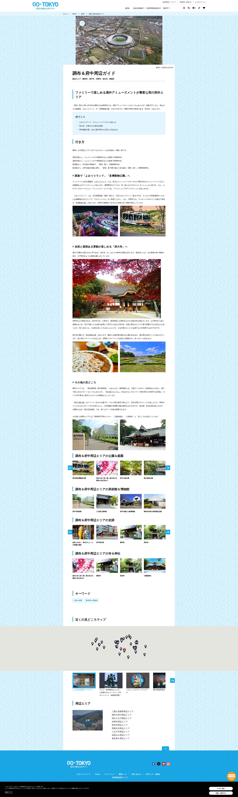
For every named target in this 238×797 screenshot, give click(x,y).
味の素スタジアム (112, 391)
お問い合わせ (136, 774)
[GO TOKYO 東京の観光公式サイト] (45, 6)
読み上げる (193, 8)
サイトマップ (109, 774)
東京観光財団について (120, 777)
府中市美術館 (89, 409)
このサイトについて (83, 774)
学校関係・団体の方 (185, 2)
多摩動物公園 (81, 202)
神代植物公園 (91, 335)
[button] (138, 8)
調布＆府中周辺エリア (122, 714)
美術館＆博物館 (91, 600)
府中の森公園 (79, 402)
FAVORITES (204, 8)
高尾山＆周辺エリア (121, 734)
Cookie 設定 (221, 788)
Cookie (97, 774)
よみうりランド (100, 181)
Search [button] (189, 8)
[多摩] (88, 711)
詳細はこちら (8, 792)
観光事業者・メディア (169, 2)
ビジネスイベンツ (200, 2)
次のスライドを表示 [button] (167, 467)
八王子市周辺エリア (121, 731)
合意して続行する (221, 793)
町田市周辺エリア (120, 724)
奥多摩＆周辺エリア (121, 738)
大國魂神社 (118, 416)
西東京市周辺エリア (121, 728)
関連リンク (123, 774)
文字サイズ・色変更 (152, 774)
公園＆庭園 (78, 600)
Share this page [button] (199, 8)
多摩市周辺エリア (120, 721)
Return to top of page (165, 748)
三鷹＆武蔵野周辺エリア (123, 711)
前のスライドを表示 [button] (70, 467)
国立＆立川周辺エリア (122, 718)
